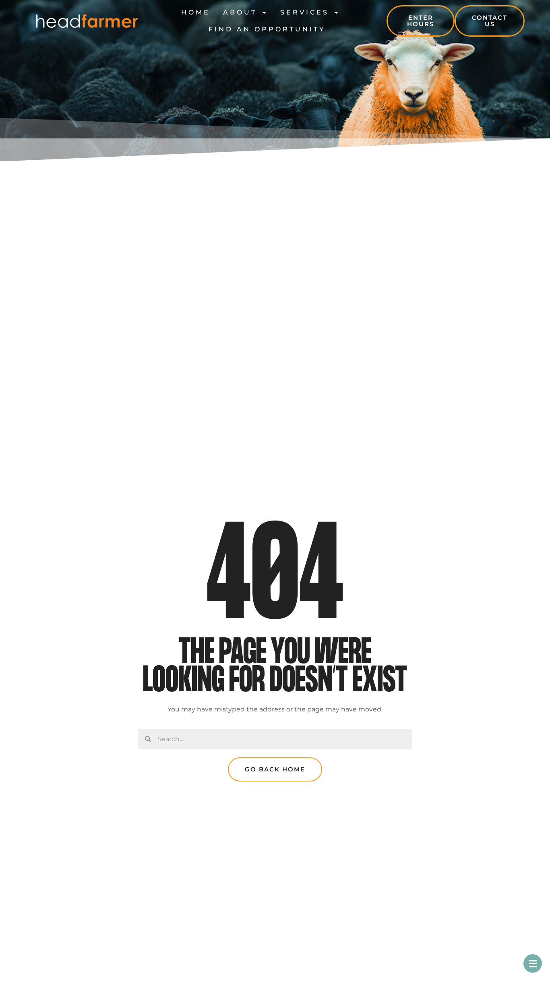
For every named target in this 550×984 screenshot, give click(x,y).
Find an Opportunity (267, 29)
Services (304, 12)
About (240, 12)
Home (195, 12)
